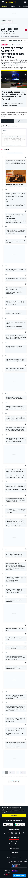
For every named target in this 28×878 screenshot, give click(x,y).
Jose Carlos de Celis (15, 780)
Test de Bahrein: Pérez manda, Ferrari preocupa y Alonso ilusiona (13, 104)
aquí (7, 166)
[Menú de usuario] (25, 2)
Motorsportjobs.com (14, 843)
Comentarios (14, 855)
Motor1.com (14, 841)
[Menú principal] (2, 2)
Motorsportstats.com (14, 848)
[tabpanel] (14, 455)
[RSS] (23, 832)
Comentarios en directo (15, 40)
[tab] (7, 121)
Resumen (3, 40)
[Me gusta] (25, 156)
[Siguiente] (24, 772)
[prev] (3, 772)
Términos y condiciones (9, 870)
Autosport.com (14, 846)
